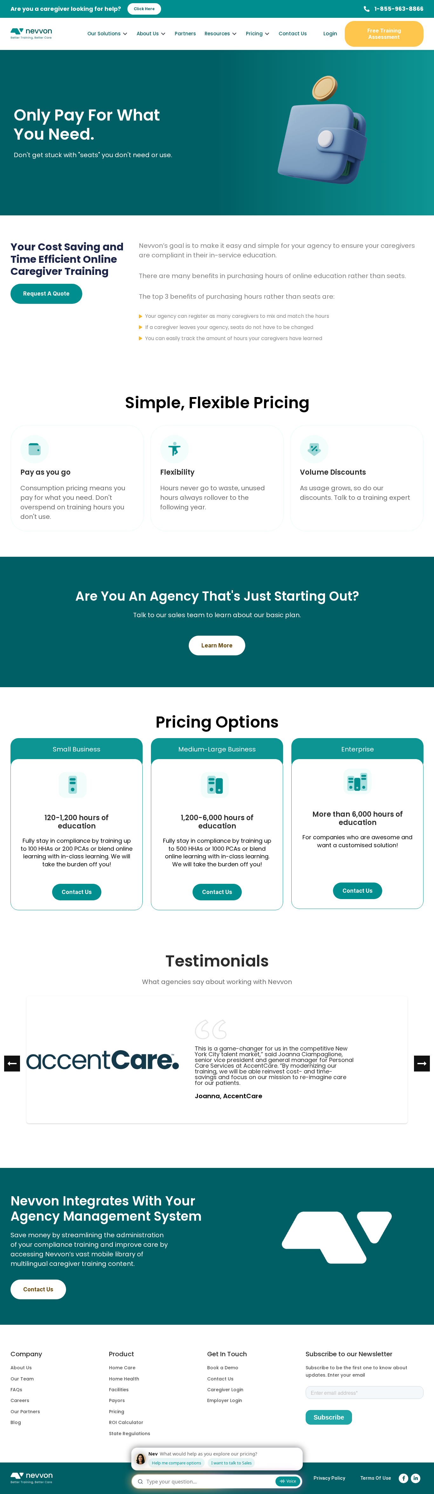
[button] (76, 754)
